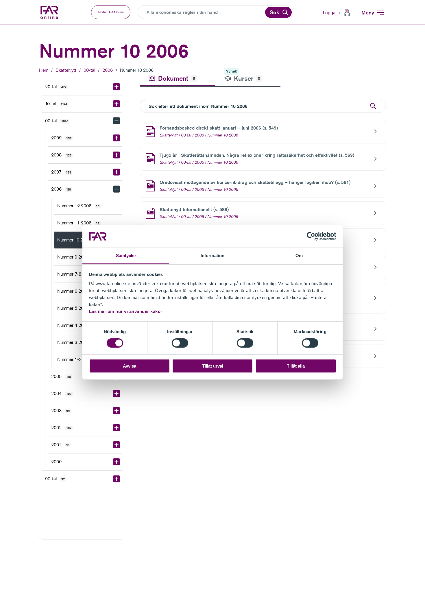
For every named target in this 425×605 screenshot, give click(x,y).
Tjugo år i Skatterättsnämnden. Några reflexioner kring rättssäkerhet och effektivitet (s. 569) (257, 155)
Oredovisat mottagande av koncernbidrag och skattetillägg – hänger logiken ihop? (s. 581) (255, 182)
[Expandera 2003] (116, 410)
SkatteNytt (66, 70)
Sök (274, 12)
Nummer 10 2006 (137, 70)
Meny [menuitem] (367, 12)
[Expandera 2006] (116, 189)
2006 (107, 70)
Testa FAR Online (111, 12)
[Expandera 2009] (116, 137)
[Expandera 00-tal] (116, 121)
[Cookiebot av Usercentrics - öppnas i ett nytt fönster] (311, 236)
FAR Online (53, 12)
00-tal (89, 70)
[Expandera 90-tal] (116, 478)
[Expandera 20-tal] (116, 86)
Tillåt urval (212, 366)
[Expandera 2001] (116, 444)
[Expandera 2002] (116, 427)
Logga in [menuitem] (331, 12)
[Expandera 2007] (116, 172)
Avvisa (129, 366)
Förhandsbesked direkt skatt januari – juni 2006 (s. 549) (219, 128)
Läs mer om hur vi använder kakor (125, 311)
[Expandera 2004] (116, 393)
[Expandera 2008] (116, 155)
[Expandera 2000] (116, 461)
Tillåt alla (296, 366)
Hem (43, 70)
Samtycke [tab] (126, 255)
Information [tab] (212, 255)
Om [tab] (299, 255)
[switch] (180, 343)
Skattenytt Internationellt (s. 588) (194, 209)
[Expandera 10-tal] (116, 103)
